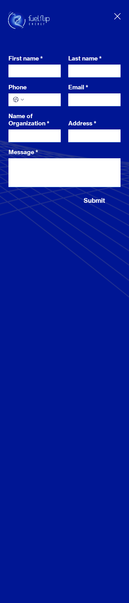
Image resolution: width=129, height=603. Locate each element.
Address (82, 123)
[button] (117, 16)
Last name (85, 58)
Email (78, 87)
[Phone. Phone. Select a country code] (18, 99)
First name (25, 58)
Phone (17, 87)
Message (23, 152)
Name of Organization (28, 120)
